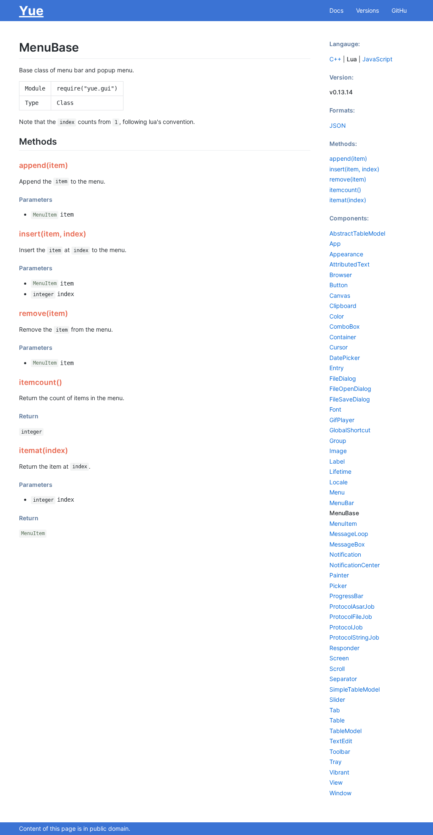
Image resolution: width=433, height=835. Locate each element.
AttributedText (349, 264)
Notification (345, 554)
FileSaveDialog (349, 399)
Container (342, 337)
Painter (339, 575)
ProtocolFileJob (350, 616)
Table (337, 720)
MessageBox (347, 544)
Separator (343, 678)
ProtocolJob (346, 627)
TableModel (345, 730)
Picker (338, 585)
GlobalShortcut (349, 430)
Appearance (346, 254)
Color (336, 316)
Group (337, 440)
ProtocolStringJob (354, 637)
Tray (335, 761)
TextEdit (340, 740)
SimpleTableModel (354, 689)
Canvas (339, 295)
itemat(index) (347, 199)
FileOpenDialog (350, 388)
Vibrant (339, 772)
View (336, 782)
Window (340, 793)
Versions (367, 10)
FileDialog (342, 378)
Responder (344, 647)
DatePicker (344, 357)
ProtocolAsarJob (352, 606)
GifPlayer (341, 419)
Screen (339, 658)
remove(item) (347, 179)
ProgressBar (346, 595)
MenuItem (45, 215)
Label (337, 461)
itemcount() (345, 189)
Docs (336, 10)
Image (338, 450)
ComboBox (344, 326)
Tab (334, 710)
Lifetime (340, 471)
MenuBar (341, 502)
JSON (337, 125)
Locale (338, 482)
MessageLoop (348, 533)
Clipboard (342, 305)
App (335, 243)
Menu (337, 492)
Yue (31, 10)
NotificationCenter (354, 565)
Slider (337, 699)
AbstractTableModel (357, 233)
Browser (340, 274)
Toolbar (339, 751)
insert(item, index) (354, 169)
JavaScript (377, 59)
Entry (336, 367)
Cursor (338, 347)
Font (335, 409)
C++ (335, 59)
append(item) (348, 158)
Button (338, 284)
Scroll (337, 668)
